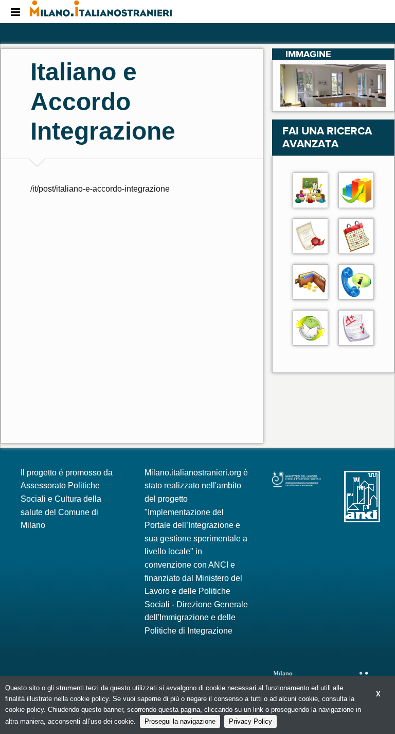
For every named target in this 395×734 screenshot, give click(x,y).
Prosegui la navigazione (180, 721)
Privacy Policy (250, 721)
